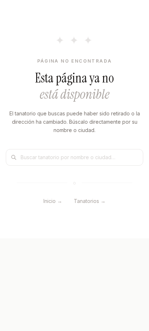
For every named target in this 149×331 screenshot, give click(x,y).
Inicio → (52, 201)
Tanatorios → (90, 201)
